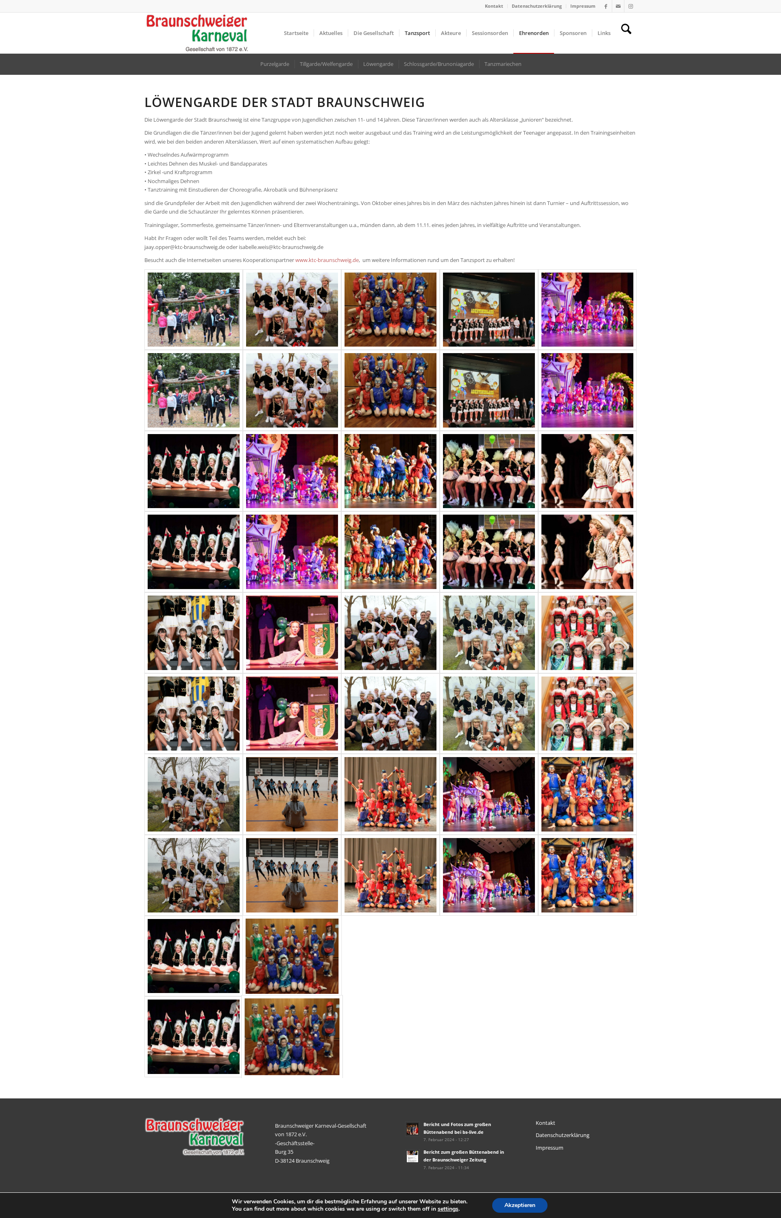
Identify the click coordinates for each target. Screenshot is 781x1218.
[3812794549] (587, 834)
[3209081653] (489, 834)
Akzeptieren (519, 1205)
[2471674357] (292, 673)
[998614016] (193, 511)
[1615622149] (587, 511)
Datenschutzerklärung (537, 6)
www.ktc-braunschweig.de (327, 260)
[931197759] (587, 350)
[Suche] (626, 33)
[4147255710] (193, 996)
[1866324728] (193, 673)
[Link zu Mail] (618, 6)
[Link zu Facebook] (606, 6)
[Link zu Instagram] (630, 6)
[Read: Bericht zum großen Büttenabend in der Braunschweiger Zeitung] (412, 1156)
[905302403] (489, 350)
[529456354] (292, 350)
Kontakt (494, 6)
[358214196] (193, 350)
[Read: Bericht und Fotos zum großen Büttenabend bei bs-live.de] (412, 1129)
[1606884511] (489, 511)
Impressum (583, 6)
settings (448, 1209)
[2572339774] (390, 673)
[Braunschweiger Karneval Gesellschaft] (197, 33)
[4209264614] (292, 996)
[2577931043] (489, 673)
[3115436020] (390, 834)
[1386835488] (292, 511)
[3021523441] (193, 834)
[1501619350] (390, 511)
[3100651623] (292, 834)
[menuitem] (494, 6)
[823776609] (390, 350)
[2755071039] (587, 673)
